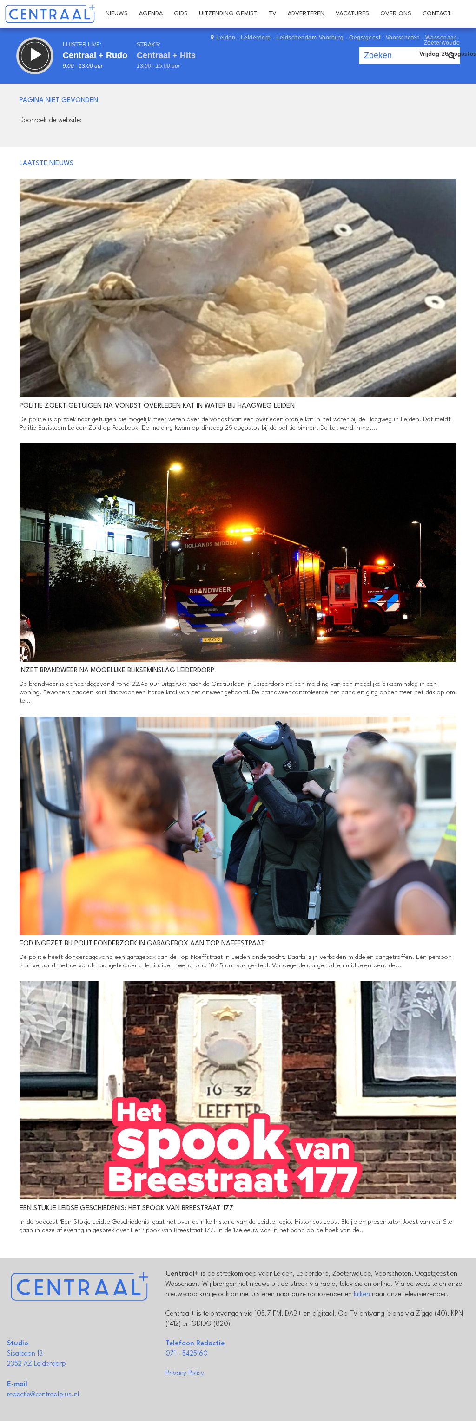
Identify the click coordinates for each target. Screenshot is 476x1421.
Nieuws (117, 14)
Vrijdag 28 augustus (447, 54)
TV (273, 14)
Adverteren (306, 14)
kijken (362, 1294)
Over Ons (395, 14)
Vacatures (352, 14)
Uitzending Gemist (228, 14)
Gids (181, 14)
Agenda (151, 14)
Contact (437, 14)
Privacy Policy (184, 1373)
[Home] (50, 14)
